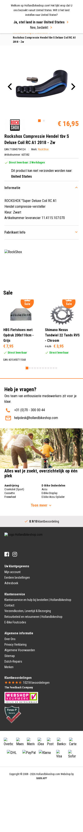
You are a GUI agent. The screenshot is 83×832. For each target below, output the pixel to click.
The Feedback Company (18, 687)
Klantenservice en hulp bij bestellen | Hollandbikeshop (37, 600)
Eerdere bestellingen (17, 577)
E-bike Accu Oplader (53, 496)
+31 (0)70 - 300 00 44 (29, 410)
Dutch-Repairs (13, 661)
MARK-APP (41, 778)
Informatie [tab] (12, 188)
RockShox (43, 149)
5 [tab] (37, 368)
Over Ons (9, 639)
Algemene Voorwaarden (19, 650)
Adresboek (11, 583)
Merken (9, 667)
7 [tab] (43, 368)
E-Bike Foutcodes (15, 622)
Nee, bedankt (39, 27)
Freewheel (10, 496)
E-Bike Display (49, 493)
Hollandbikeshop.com (48, 774)
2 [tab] (43, 120)
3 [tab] (32, 368)
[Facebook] (6, 554)
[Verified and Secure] (12, 714)
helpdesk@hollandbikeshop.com (36, 418)
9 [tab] (48, 368)
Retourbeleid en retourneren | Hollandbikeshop (33, 616)
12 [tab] (56, 368)
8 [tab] (45, 368)
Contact (9, 605)
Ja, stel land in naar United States (39, 22)
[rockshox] (14, 125)
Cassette (9, 493)
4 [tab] (35, 368)
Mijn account (12, 572)
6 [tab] (40, 368)
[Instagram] (14, 554)
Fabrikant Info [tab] (14, 232)
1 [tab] (39, 120)
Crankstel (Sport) (14, 489)
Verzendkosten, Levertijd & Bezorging (27, 611)
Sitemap (9, 656)
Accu (44, 489)
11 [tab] (53, 368)
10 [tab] (51, 368)
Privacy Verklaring (15, 644)
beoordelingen (36, 682)
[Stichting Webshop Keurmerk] (21, 697)
